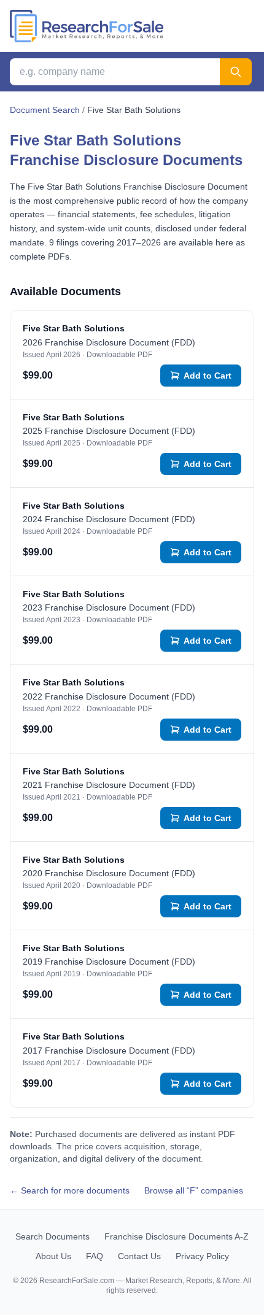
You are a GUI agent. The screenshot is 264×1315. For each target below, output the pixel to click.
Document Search (45, 110)
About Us (53, 1256)
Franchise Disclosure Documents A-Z (176, 1236)
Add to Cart (207, 375)
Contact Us (139, 1256)
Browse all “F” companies (193, 1190)
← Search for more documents (70, 1190)
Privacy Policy (202, 1256)
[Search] (236, 71)
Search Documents (52, 1236)
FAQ (94, 1256)
